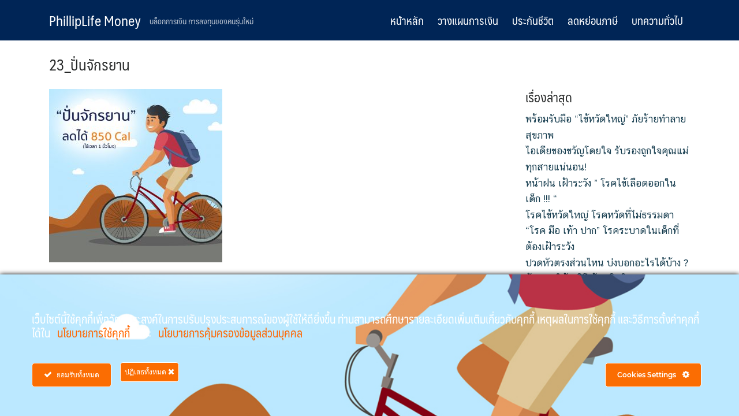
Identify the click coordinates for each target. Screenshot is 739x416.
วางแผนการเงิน (468, 20)
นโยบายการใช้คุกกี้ (94, 333)
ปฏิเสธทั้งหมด (146, 371)
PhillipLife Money (95, 20)
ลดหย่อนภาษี (593, 20)
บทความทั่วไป (657, 20)
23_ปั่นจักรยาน (89, 64)
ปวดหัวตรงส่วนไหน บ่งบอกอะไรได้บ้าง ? (606, 263)
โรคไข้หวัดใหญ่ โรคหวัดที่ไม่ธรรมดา (599, 215)
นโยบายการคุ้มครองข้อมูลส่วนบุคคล (230, 333)
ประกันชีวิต (533, 20)
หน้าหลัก (407, 20)
